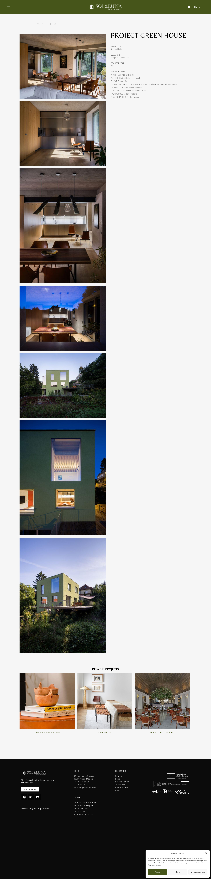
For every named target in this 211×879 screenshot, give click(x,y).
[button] (206, 853)
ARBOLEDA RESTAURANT (162, 732)
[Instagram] (31, 797)
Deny (178, 872)
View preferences (198, 872)
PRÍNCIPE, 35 (104, 732)
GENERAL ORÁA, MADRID (47, 732)
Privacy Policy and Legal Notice (35, 808)
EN (195, 7)
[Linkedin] (38, 797)
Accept (157, 872)
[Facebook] (24, 797)
